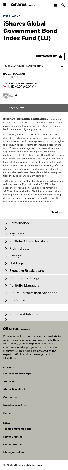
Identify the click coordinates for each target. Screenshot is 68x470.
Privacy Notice (12, 437)
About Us (9, 381)
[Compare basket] (55, 5)
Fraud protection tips (17, 374)
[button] (63, 5)
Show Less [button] (56, 212)
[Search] (63, 5)
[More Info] (16, 95)
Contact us (10, 397)
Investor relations (14, 405)
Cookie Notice (12, 444)
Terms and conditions (17, 429)
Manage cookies (13, 452)
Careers (8, 413)
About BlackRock (14, 389)
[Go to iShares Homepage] (24, 4)
